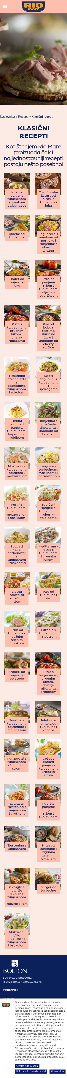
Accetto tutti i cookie (27, 1065)
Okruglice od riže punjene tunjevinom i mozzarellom (17, 895)
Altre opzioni (57, 1071)
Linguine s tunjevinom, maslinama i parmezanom (49, 471)
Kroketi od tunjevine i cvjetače (16, 675)
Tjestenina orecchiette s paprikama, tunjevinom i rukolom (16, 384)
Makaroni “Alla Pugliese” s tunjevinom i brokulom (16, 938)
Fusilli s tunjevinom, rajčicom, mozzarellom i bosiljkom (17, 511)
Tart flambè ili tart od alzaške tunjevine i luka (48, 199)
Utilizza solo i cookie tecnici (31, 1071)
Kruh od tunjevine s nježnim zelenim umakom (16, 636)
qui (51, 1033)
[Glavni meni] (5, 6)
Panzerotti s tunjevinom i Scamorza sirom (16, 764)
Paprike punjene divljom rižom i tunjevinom (48, 810)
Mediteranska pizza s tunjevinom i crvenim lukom (49, 553)
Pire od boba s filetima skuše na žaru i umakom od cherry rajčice (48, 335)
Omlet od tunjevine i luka (16, 282)
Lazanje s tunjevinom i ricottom (48, 633)
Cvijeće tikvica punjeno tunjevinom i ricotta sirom (48, 767)
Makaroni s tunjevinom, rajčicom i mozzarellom (17, 471)
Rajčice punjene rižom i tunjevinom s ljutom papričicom (48, 287)
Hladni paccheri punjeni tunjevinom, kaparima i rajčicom (16, 429)
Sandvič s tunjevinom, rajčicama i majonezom (16, 725)
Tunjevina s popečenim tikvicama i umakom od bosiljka (48, 427)
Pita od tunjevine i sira (48, 595)
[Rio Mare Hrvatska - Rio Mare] (33, 6)
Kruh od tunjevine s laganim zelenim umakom (48, 852)
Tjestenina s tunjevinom (16, 847)
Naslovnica (7, 116)
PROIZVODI (11, 990)
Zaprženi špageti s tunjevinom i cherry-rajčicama (48, 511)
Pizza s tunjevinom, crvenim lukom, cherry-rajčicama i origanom (48, 682)
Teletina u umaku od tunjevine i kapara (48, 725)
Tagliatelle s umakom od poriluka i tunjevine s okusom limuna (48, 242)
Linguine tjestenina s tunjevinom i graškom (16, 809)
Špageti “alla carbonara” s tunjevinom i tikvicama (16, 555)
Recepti (23, 116)
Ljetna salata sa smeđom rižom (17, 597)
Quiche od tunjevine (17, 235)
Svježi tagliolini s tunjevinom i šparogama (48, 382)
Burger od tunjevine (48, 888)
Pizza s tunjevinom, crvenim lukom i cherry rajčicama (16, 332)
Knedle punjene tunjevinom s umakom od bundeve (16, 199)
